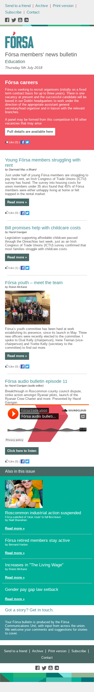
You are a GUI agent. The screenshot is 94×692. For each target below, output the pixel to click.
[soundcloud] (26, 21)
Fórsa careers (21, 82)
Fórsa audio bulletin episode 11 (36, 381)
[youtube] (21, 21)
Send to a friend (18, 6)
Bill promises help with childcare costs (43, 227)
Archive (41, 6)
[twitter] (14, 21)
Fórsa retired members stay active (37, 540)
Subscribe (13, 12)
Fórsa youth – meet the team (34, 282)
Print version (63, 6)
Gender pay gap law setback (31, 589)
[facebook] (8, 21)
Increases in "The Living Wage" (34, 565)
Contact (33, 12)
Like (11, 142)
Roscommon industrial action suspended (43, 512)
